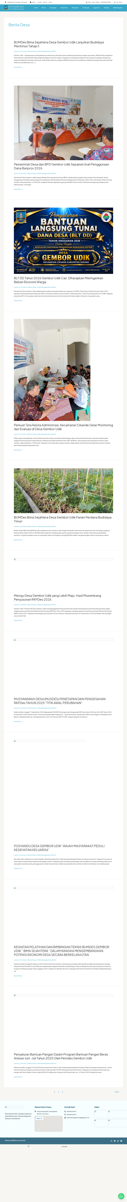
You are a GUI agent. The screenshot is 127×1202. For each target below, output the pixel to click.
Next (118, 1092)
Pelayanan (75, 7)
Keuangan (53, 7)
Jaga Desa (96, 7)
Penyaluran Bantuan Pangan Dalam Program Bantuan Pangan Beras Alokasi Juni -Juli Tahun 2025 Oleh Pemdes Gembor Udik (61, 1056)
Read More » (18, 67)
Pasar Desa (64, 7)
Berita (44, 7)
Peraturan (86, 7)
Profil (36, 7)
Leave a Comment (20, 51)
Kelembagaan (117, 7)
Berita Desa (32, 51)
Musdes (106, 7)
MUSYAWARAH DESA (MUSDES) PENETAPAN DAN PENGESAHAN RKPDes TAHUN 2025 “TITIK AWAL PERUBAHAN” (60, 701)
